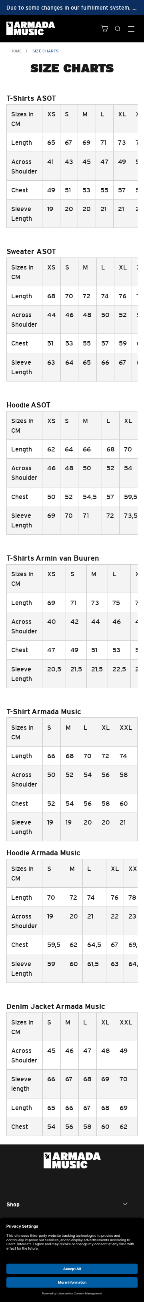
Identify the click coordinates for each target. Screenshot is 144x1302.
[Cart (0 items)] (104, 28)
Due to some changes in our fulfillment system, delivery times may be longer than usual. (72, 7)
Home (16, 51)
